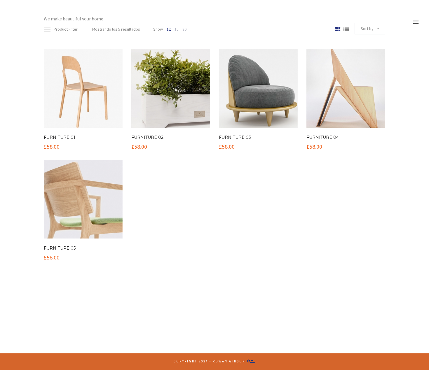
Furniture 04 (322, 137)
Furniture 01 (59, 137)
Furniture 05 (60, 248)
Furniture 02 (147, 137)
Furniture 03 (235, 137)
